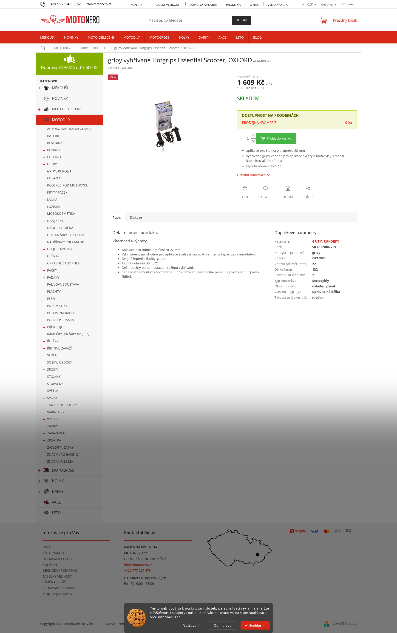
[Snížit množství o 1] (253, 141)
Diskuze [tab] (136, 217)
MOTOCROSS (63, 470)
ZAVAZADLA (56, 433)
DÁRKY (58, 491)
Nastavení (191, 625)
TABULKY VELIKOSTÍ (58, 576)
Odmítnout (222, 625)
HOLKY (58, 480)
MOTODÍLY (61, 119)
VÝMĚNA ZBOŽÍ (54, 582)
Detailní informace (251, 175)
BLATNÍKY (54, 142)
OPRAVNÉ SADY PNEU (63, 263)
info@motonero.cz (138, 564)
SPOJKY (52, 369)
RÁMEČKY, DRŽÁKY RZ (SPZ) (68, 334)
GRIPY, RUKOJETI (59, 171)
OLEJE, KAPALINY (60, 249)
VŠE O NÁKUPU (278, 5)
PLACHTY (54, 291)
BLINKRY (53, 150)
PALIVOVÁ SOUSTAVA (63, 284)
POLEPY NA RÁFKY (61, 313)
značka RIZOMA (60, 461)
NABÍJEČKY (55, 220)
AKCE (56, 502)
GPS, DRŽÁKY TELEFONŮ (65, 235)
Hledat (242, 20)
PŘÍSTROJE (55, 327)
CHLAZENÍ (54, 178)
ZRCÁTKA (54, 440)
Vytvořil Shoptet (345, 623)
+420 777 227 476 (137, 570)
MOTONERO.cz (135, 553)
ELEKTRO (54, 157)
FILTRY (52, 164)
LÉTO (56, 512)
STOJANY (54, 376)
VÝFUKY (53, 419)
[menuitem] (47, 37)
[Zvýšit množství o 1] (253, 135)
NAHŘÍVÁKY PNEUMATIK (65, 242)
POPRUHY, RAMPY (60, 320)
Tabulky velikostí (166, 5)
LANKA (52, 199)
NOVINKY (60, 98)
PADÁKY (53, 277)
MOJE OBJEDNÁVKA (57, 594)
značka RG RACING (62, 454)
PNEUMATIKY (57, 306)
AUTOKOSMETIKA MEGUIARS (69, 128)
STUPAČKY (55, 383)
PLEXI (51, 298)
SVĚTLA (52, 390)
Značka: (120, 68)
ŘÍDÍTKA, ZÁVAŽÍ (59, 348)
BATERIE (53, 136)
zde (178, 617)
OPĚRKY (53, 256)
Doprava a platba (203, 5)
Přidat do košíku (279, 138)
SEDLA (52, 355)
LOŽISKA (53, 206)
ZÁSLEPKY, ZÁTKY (60, 447)
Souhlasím (257, 625)
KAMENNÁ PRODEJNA (140, 547)
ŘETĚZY (52, 341)
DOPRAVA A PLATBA (58, 559)
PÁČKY (52, 270)
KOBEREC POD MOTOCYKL (67, 185)
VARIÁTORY (55, 412)
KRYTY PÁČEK (57, 192)
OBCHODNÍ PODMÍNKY (60, 570)
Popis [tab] (117, 217)
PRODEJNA (233, 5)
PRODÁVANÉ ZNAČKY (59, 588)
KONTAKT (137, 5)
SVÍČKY (52, 397)
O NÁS (254, 5)
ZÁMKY (52, 426)
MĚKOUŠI (60, 87)
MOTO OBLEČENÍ (66, 109)
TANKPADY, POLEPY (62, 405)
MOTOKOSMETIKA (61, 213)
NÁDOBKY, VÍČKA (60, 228)
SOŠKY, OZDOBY (59, 362)
